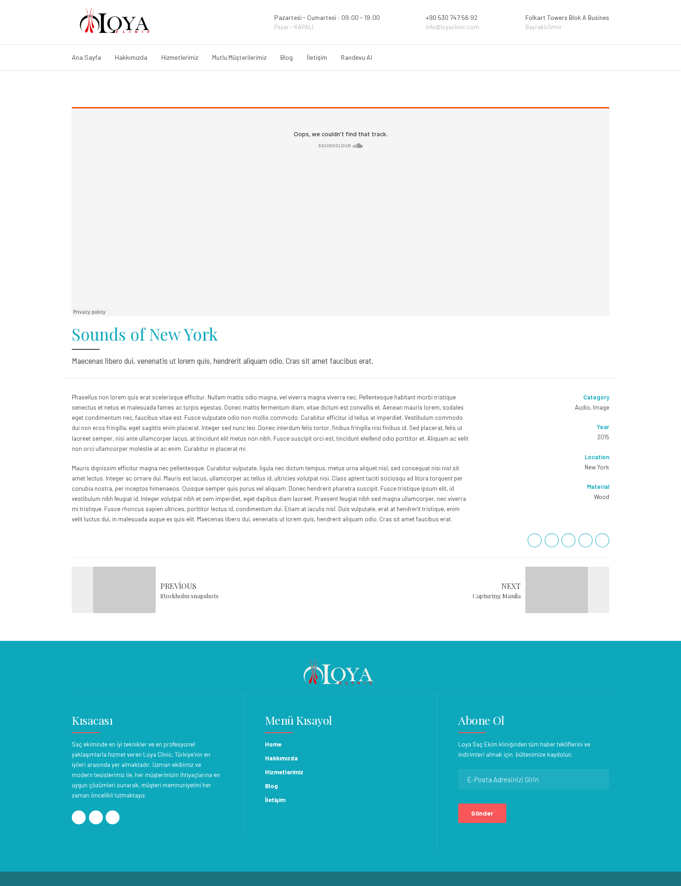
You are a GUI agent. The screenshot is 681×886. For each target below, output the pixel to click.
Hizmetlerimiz (179, 57)
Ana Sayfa (86, 57)
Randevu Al (356, 57)
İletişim (317, 57)
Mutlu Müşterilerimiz (239, 57)
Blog (286, 57)
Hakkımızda (131, 57)
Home (273, 744)
